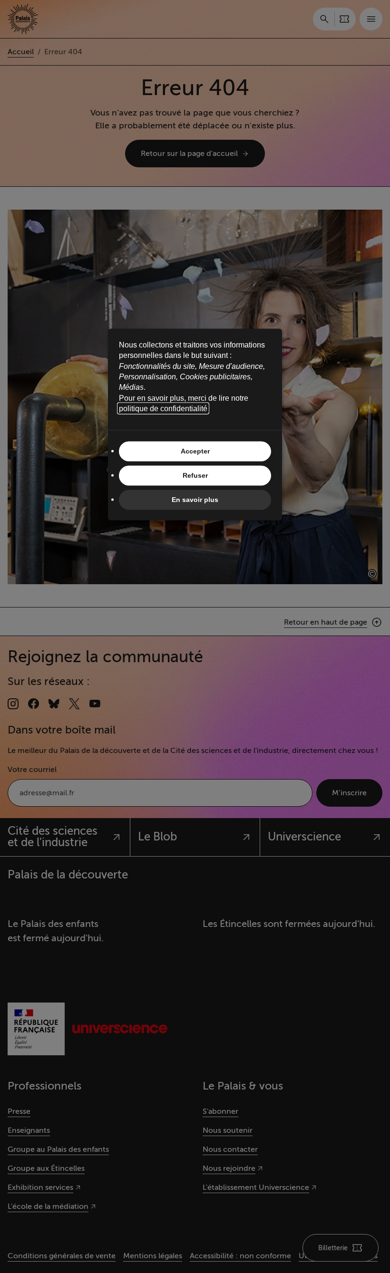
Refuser (195, 475)
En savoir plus (195, 499)
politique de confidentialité (163, 409)
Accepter (195, 451)
